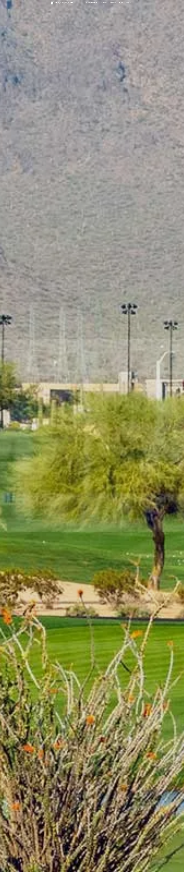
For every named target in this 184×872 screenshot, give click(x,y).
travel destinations (90, 3)
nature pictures (125, 3)
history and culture (108, 3)
